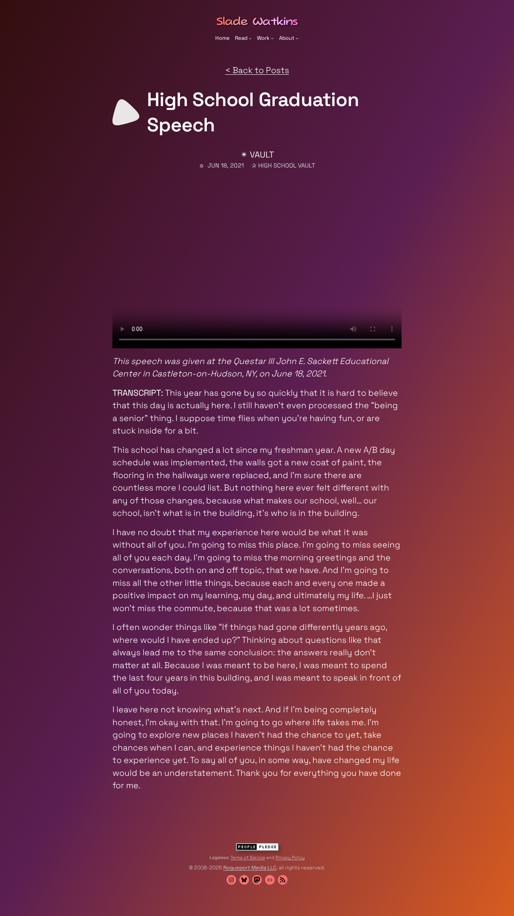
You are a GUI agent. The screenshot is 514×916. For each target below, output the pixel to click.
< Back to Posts (257, 70)
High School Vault (286, 165)
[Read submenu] (250, 38)
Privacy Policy (290, 857)
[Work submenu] (272, 38)
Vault (262, 154)
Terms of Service (247, 857)
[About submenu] (297, 38)
